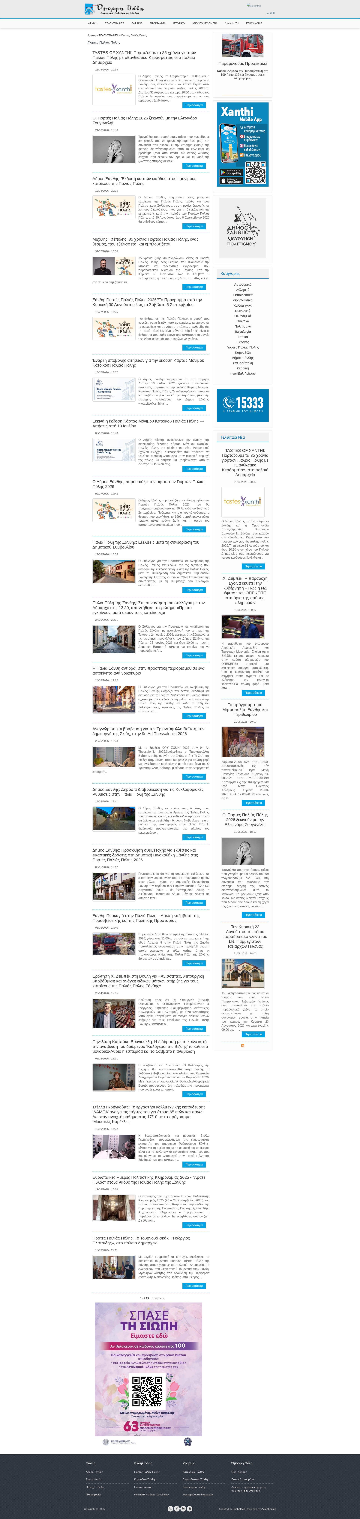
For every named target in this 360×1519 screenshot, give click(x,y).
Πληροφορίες (93, 1494)
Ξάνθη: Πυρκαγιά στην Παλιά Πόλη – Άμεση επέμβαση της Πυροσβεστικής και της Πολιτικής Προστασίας (146, 918)
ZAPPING (137, 23)
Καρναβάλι (243, 352)
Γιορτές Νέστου (143, 1487)
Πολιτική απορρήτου (243, 1479)
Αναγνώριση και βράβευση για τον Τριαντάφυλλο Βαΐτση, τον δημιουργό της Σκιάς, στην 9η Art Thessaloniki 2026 (148, 731)
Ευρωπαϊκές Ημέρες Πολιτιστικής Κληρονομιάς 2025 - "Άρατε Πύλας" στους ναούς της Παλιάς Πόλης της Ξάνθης (148, 1180)
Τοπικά (243, 337)
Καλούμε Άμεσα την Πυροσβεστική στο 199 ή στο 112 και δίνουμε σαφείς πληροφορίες (242, 79)
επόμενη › (158, 1298)
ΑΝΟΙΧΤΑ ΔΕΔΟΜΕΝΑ (205, 23)
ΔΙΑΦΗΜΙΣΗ (231, 23)
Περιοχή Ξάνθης (95, 1487)
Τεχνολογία (243, 332)
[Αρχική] (114, 13)
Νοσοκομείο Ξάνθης (194, 1487)
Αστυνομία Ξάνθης (194, 1471)
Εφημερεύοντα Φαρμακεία (198, 1494)
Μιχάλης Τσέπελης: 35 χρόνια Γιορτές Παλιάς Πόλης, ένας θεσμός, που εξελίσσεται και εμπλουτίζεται (145, 241)
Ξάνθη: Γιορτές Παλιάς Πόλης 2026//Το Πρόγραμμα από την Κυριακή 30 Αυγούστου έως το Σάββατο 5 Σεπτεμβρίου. (147, 302)
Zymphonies (268, 1508)
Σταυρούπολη (243, 363)
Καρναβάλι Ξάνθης (145, 1479)
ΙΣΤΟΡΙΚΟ (179, 23)
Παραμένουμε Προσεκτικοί (242, 68)
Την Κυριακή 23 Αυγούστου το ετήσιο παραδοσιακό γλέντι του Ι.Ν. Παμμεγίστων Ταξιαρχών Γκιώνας (245, 936)
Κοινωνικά (242, 311)
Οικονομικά (242, 316)
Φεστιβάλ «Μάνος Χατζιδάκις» (152, 1494)
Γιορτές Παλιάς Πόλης (242, 347)
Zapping (243, 368)
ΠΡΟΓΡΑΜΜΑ (158, 23)
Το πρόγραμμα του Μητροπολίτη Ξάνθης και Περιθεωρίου (245, 709)
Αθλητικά (242, 290)
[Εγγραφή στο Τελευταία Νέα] (242, 1046)
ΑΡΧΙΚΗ (92, 23)
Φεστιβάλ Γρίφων (243, 373)
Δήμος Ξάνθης (243, 358)
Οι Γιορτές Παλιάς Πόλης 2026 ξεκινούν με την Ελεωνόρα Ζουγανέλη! (245, 820)
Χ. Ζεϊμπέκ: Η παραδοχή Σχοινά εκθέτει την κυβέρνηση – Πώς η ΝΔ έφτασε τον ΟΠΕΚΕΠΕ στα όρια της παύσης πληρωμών (245, 590)
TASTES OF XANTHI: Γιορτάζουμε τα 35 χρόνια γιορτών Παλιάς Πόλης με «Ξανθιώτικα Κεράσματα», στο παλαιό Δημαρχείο (144, 57)
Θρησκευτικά (242, 300)
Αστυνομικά (242, 284)
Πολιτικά (243, 321)
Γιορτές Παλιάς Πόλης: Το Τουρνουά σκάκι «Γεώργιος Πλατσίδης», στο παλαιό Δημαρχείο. (141, 1240)
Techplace (239, 1508)
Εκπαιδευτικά (243, 295)
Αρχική (92, 35)
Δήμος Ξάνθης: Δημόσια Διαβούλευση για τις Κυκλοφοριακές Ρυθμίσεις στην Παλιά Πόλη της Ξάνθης (148, 792)
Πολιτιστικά (243, 326)
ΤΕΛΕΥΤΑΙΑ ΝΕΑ (114, 23)
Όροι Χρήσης (239, 1471)
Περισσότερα (194, 105)
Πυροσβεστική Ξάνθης (196, 1479)
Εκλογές (243, 342)
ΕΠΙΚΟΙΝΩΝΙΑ (254, 23)
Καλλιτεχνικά (242, 305)
